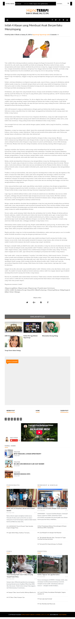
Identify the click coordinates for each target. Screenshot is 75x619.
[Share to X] (27, 302)
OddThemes (62, 614)
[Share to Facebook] (47, 302)
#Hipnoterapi (32, 288)
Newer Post (11, 410)
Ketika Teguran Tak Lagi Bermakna (35, 3)
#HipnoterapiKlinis (11, 288)
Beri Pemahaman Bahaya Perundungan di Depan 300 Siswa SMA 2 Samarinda (52, 526)
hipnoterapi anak (45, 34)
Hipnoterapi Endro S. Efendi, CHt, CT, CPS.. (35, 614)
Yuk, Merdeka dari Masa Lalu (47, 604)
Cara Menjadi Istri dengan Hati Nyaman (50, 532)
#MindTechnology (41, 290)
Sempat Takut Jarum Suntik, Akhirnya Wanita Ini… (22, 592)
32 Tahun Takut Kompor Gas (16, 597)
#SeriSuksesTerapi (20, 290)
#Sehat (11, 292)
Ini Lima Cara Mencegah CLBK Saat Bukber (29, 464)
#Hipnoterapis (22, 288)
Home (38, 410)
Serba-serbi (17, 452)
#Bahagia (17, 292)
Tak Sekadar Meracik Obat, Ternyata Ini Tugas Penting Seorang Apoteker (52, 538)
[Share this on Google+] (34, 302)
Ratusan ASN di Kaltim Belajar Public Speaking (52, 508)
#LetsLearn (51, 288)
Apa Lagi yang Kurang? (45, 599)
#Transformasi (42, 288)
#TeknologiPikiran (53, 290)
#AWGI (7, 290)
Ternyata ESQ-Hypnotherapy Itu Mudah (50, 544)
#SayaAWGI (31, 290)
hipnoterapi (36, 34)
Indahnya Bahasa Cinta (22, 474)
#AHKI (12, 290)
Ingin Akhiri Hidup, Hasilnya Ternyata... (19, 532)
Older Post (64, 410)
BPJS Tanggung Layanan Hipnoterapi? (27, 454)
